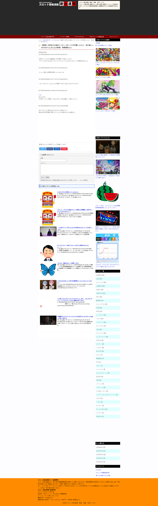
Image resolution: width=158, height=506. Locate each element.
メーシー (99, 384)
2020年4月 (99, 451)
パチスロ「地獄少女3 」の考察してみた (68, 263)
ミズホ (98, 402)
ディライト (99, 333)
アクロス (99, 347)
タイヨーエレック (101, 373)
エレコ (98, 355)
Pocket (64, 148)
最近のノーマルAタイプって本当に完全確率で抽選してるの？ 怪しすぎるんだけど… (107, 229)
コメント (43, 163)
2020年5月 (99, 447)
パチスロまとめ (79, 36)
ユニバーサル (100, 304)
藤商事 (98, 300)
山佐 (97, 278)
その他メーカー (101, 391)
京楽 (97, 307)
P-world (98, 470)
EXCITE (98, 351)
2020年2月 (99, 458)
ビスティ (99, 344)
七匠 (97, 329)
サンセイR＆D (100, 409)
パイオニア (99, 322)
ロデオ (98, 398)
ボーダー (99, 405)
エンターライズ (101, 336)
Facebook (50, 148)
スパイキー (99, 369)
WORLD (98, 416)
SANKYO (99, 293)
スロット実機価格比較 (103, 472)
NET (97, 297)
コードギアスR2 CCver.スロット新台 (106, 94)
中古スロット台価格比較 (97, 36)
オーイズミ (99, 326)
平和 (97, 380)
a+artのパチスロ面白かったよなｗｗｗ (67, 192)
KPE (97, 311)
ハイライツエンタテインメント (105, 394)
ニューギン (99, 315)
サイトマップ (114, 36)
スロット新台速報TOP (47, 36)
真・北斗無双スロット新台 (103, 45)
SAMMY (98, 275)
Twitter (43, 148)
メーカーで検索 (64, 36)
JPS (97, 362)
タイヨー (99, 413)
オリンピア (99, 282)
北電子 (98, 289)
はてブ (57, 148)
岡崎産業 (99, 358)
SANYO (98, 340)
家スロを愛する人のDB (103, 475)
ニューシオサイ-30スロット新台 (105, 111)
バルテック (99, 387)
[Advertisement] (79, 22)
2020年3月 (99, 454)
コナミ (98, 365)
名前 (41, 158)
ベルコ (98, 318)
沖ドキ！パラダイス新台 (103, 77)
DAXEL (98, 376)
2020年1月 (99, 462)
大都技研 (99, 286)
